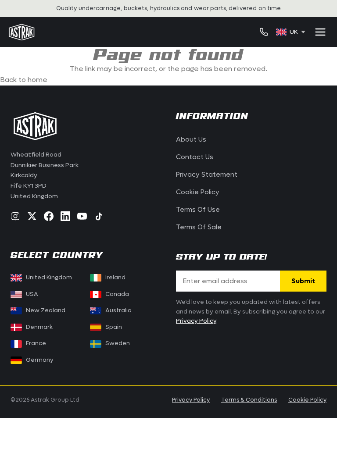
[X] (32, 216)
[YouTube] (82, 216)
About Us (191, 139)
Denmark (39, 327)
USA (32, 294)
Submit (303, 281)
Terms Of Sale (199, 227)
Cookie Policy (197, 192)
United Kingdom (49, 278)
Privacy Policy (196, 321)
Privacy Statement (206, 174)
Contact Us (194, 157)
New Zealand (45, 310)
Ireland (115, 278)
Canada (111, 294)
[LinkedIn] (65, 216)
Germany (40, 360)
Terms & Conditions (249, 399)
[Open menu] (320, 32)
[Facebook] (49, 216)
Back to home (23, 79)
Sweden (117, 343)
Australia (118, 310)
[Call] (263, 32)
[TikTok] (99, 216)
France (36, 343)
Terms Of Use (198, 209)
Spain (113, 327)
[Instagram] (15, 216)
